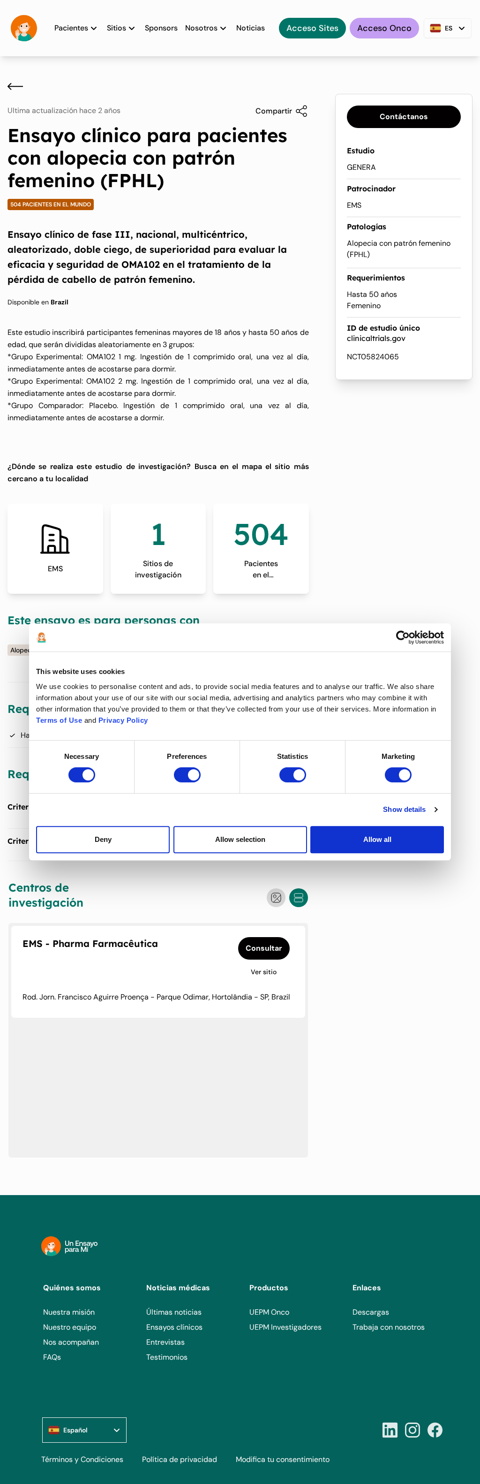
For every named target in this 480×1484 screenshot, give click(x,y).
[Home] (24, 28)
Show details (404, 809)
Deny (103, 839)
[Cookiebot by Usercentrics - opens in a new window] (403, 637)
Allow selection (240, 839)
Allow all (377, 839)
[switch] (187, 774)
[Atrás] (15, 86)
